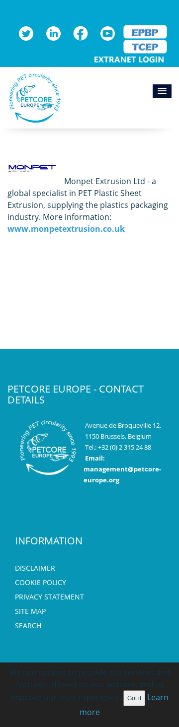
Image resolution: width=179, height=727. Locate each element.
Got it (134, 698)
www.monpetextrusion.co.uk (66, 228)
